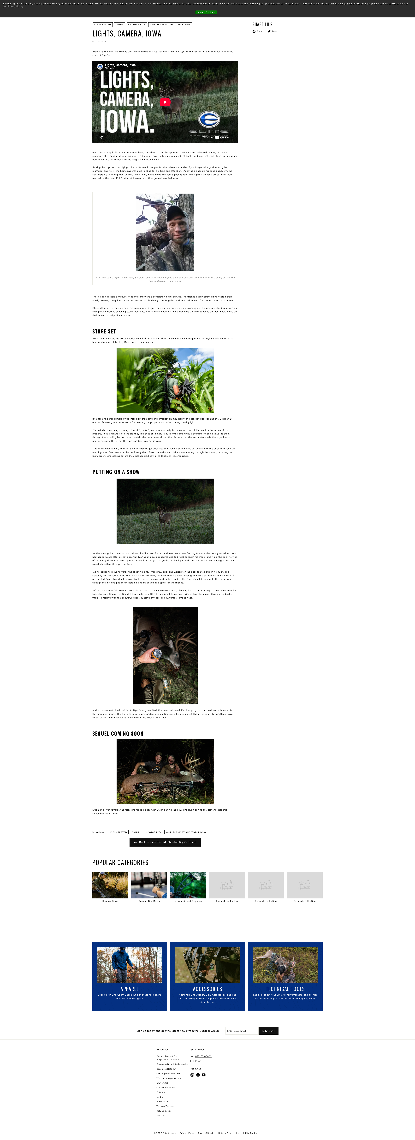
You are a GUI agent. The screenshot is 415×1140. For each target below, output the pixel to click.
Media (159, 1097)
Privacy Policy (187, 1133)
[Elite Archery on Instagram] (192, 1074)
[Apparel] (129, 965)
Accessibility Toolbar (247, 1133)
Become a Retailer (166, 1069)
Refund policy (163, 1111)
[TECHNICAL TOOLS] (285, 965)
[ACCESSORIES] (207, 965)
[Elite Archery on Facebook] (198, 1074)
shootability (136, 24)
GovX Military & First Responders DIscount (167, 1058)
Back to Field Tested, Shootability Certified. (167, 842)
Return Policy (225, 1133)
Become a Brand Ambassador (172, 1064)
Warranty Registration (168, 1078)
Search (160, 1115)
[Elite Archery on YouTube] (204, 1074)
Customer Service (165, 1087)
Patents (160, 1092)
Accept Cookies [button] (206, 12)
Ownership (162, 1082)
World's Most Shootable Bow (170, 24)
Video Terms (163, 1101)
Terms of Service (165, 1106)
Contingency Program (168, 1073)
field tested (102, 24)
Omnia (120, 24)
